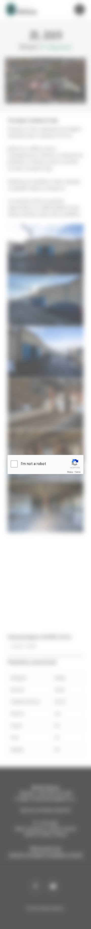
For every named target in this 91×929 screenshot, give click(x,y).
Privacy (70, 472)
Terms (78, 472)
